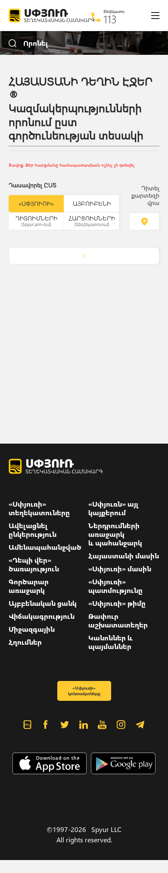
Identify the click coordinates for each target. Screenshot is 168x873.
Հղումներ (25, 642)
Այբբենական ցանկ (43, 603)
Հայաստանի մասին (123, 556)
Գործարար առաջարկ (29, 586)
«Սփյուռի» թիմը (117, 603)
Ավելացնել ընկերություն (32, 530)
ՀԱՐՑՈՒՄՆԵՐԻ (91, 220)
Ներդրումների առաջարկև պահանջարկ (115, 534)
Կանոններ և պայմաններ (110, 642)
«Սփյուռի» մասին (119, 568)
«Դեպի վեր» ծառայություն (34, 564)
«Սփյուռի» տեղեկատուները (39, 508)
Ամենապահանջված (45, 547)
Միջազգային (32, 629)
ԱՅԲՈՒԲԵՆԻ (92, 203)
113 (110, 19)
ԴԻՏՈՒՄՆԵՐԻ (36, 220)
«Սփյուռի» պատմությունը (115, 586)
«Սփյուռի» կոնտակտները (84, 690)
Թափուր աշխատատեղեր (118, 620)
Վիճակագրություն (42, 616)
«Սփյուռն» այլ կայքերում (113, 508)
